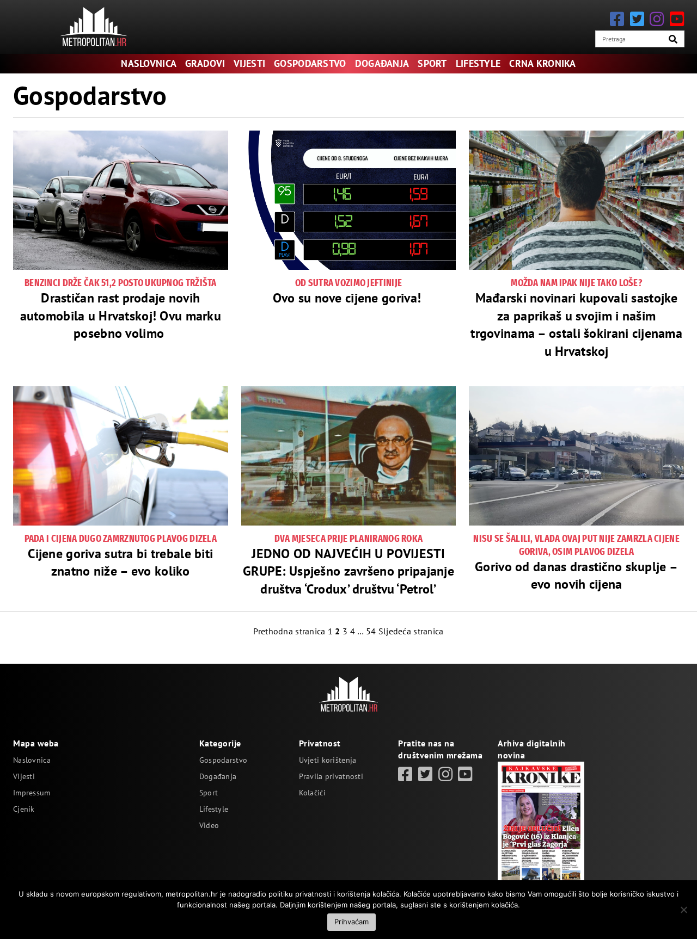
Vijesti (249, 63)
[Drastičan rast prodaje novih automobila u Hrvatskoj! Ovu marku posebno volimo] (120, 200)
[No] (683, 909)
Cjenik (24, 809)
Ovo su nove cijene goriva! (349, 297)
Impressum (32, 793)
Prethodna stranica (289, 631)
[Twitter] (637, 19)
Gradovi (205, 63)
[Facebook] (617, 19)
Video (209, 825)
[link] (405, 774)
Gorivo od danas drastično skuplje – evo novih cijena (576, 575)
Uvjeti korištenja (328, 760)
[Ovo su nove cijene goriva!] (348, 200)
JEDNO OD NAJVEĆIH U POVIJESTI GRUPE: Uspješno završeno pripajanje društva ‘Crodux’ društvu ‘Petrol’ (348, 571)
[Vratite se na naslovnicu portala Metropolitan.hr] (93, 27)
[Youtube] (677, 19)
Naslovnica (148, 63)
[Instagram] (657, 19)
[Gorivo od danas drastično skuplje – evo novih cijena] (576, 456)
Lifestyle (478, 63)
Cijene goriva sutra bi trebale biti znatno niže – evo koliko (120, 562)
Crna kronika (542, 63)
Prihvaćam (351, 921)
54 (371, 631)
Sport (432, 63)
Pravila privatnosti (331, 776)
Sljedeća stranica (411, 631)
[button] (673, 39)
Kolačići (312, 793)
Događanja (382, 63)
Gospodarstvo (310, 63)
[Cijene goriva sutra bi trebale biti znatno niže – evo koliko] (120, 456)
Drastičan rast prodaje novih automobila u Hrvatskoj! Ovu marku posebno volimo (121, 315)
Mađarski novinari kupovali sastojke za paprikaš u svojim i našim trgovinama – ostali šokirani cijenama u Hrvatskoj (576, 324)
